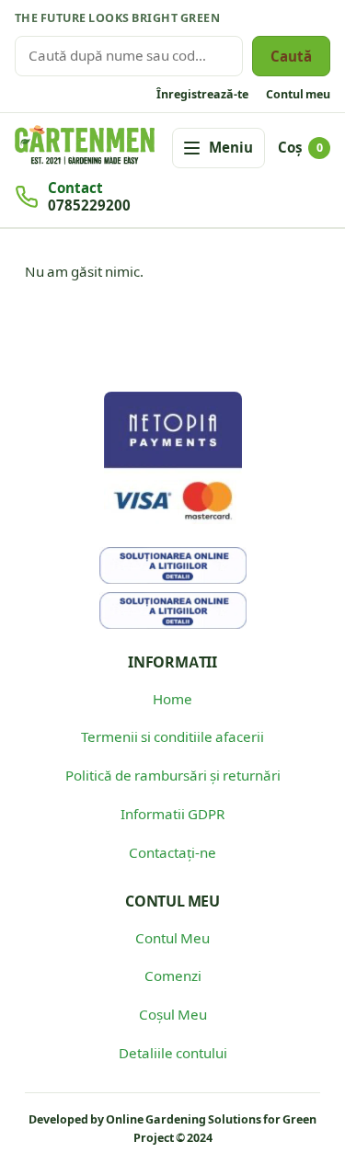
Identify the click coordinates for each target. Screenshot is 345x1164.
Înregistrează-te (202, 93)
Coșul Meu (173, 1014)
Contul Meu (172, 938)
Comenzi (172, 975)
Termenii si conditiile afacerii (172, 736)
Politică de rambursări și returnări (173, 775)
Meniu (231, 147)
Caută (291, 56)
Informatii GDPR (172, 813)
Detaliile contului (173, 1052)
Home (172, 698)
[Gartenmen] (85, 145)
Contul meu (298, 93)
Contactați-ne (172, 852)
